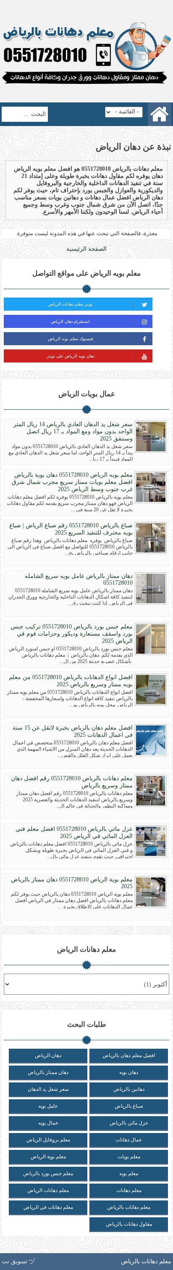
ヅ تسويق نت (18, 1261)
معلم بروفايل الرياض (48, 1140)
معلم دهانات (129, 1190)
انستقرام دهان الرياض (70, 321)
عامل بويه (48, 1106)
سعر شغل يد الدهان (48, 1089)
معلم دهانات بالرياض (128, 1207)
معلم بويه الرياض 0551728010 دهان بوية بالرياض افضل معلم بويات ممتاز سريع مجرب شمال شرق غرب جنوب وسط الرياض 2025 (72, 482)
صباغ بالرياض (129, 1106)
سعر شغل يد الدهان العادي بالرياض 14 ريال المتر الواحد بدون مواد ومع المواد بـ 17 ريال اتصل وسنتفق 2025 (73, 431)
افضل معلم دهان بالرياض (128, 1055)
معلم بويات (129, 1157)
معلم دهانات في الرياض (48, 1207)
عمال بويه (48, 1123)
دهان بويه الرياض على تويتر (70, 356)
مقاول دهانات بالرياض (129, 1224)
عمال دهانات (128, 1140)
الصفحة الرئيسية (86, 249)
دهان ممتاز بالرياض (48, 1072)
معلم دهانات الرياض (48, 1190)
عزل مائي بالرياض (129, 1123)
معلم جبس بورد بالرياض (48, 1173)
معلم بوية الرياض (48, 1157)
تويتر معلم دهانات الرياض (70, 304)
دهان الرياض (48, 1055)
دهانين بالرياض (128, 1089)
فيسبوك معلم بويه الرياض (70, 338)
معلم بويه (128, 1173)
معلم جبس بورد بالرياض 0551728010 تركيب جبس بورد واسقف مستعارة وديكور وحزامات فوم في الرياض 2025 (71, 633)
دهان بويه (128, 1072)
